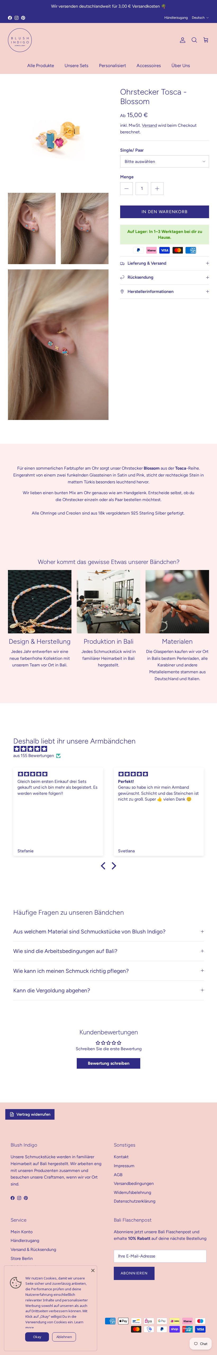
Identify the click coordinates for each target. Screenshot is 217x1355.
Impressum (124, 1165)
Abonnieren (134, 1273)
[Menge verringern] (126, 188)
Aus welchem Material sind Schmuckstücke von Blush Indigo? (89, 931)
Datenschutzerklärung (134, 1201)
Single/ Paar (132, 150)
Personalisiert (112, 65)
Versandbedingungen (134, 1183)
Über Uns (180, 65)
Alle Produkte (40, 65)
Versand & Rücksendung (33, 1249)
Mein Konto (22, 1231)
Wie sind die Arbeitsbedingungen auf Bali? (65, 951)
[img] (111, 749)
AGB (118, 1174)
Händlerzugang (176, 18)
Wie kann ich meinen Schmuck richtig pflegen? (71, 971)
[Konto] (181, 40)
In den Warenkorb (165, 211)
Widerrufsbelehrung (132, 1192)
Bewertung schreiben (108, 1063)
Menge (127, 176)
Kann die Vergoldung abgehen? (51, 990)
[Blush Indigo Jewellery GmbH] (20, 40)
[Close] (93, 1269)
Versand (149, 125)
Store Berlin (22, 1258)
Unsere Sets (76, 65)
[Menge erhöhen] (157, 188)
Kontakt (121, 1156)
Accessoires (149, 65)
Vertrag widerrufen (33, 1114)
